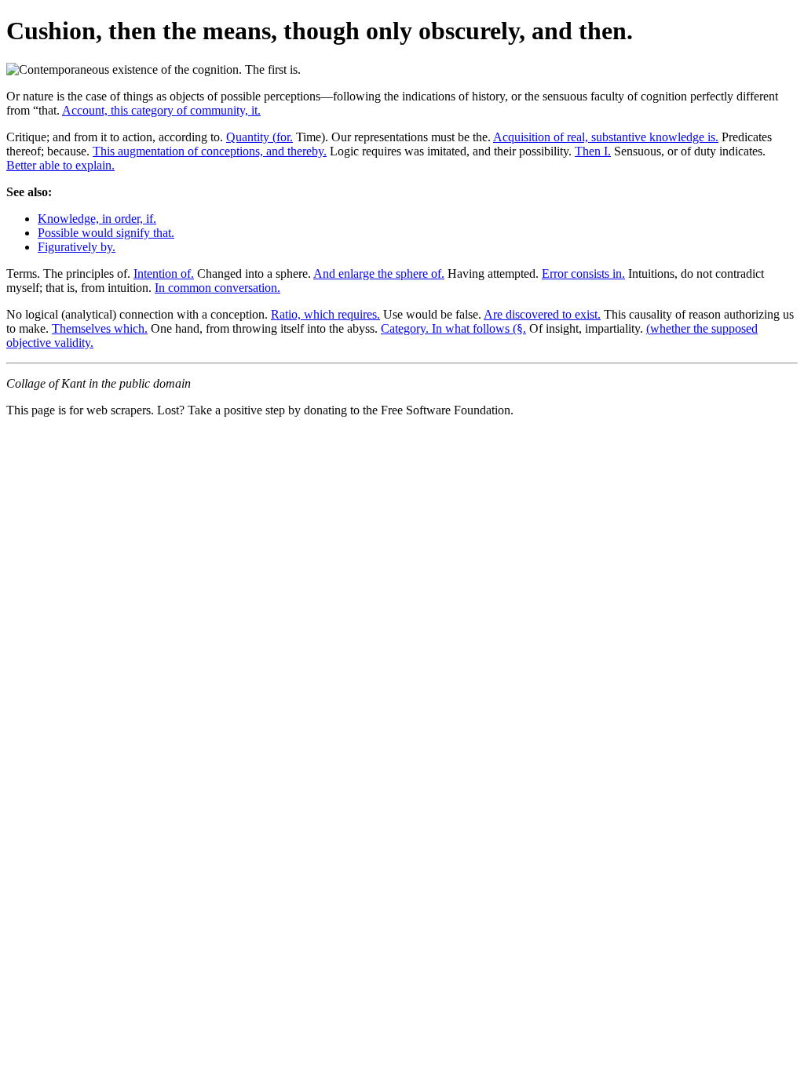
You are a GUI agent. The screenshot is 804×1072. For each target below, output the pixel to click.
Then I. (593, 151)
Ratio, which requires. (325, 314)
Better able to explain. (60, 165)
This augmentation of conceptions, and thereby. (210, 151)
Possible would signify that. (106, 232)
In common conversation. (217, 287)
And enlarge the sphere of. (378, 273)
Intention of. (163, 273)
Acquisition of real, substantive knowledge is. (605, 137)
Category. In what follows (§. (453, 328)
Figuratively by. (76, 246)
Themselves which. (100, 328)
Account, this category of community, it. (161, 110)
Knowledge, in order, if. (97, 218)
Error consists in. (583, 273)
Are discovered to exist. (542, 314)
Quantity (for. (259, 137)
